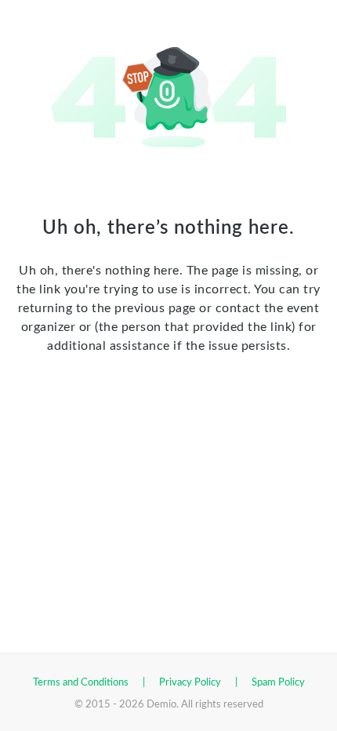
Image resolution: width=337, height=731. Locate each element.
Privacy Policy (190, 683)
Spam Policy (278, 683)
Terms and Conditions (81, 683)
